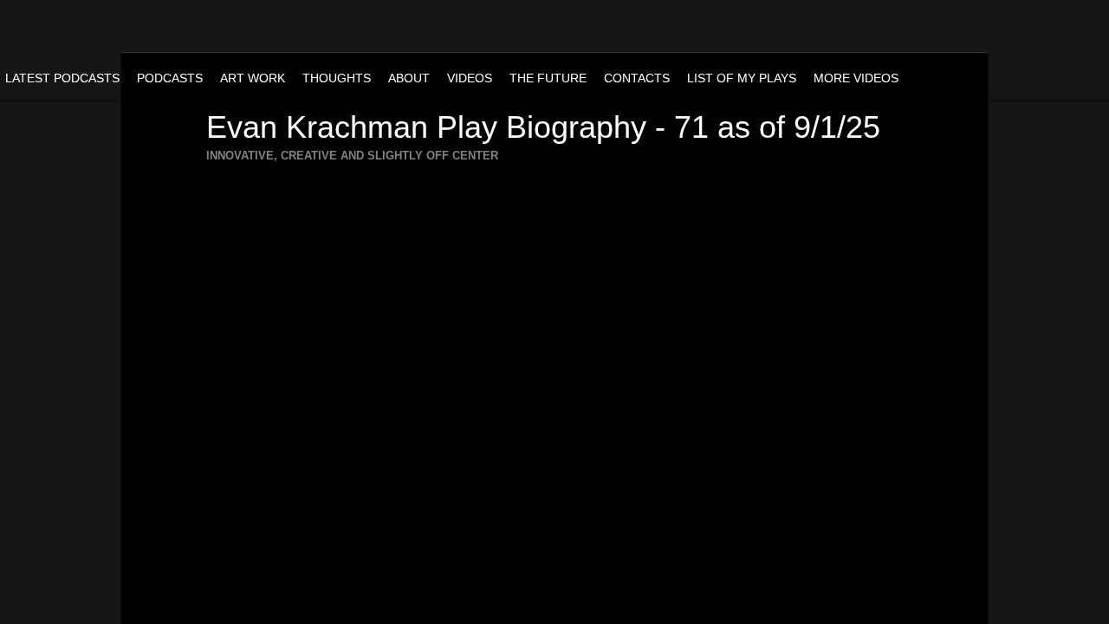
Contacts (637, 78)
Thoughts (336, 78)
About (409, 78)
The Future (548, 78)
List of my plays (741, 78)
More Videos (856, 78)
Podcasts (170, 78)
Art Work (252, 78)
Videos (469, 78)
